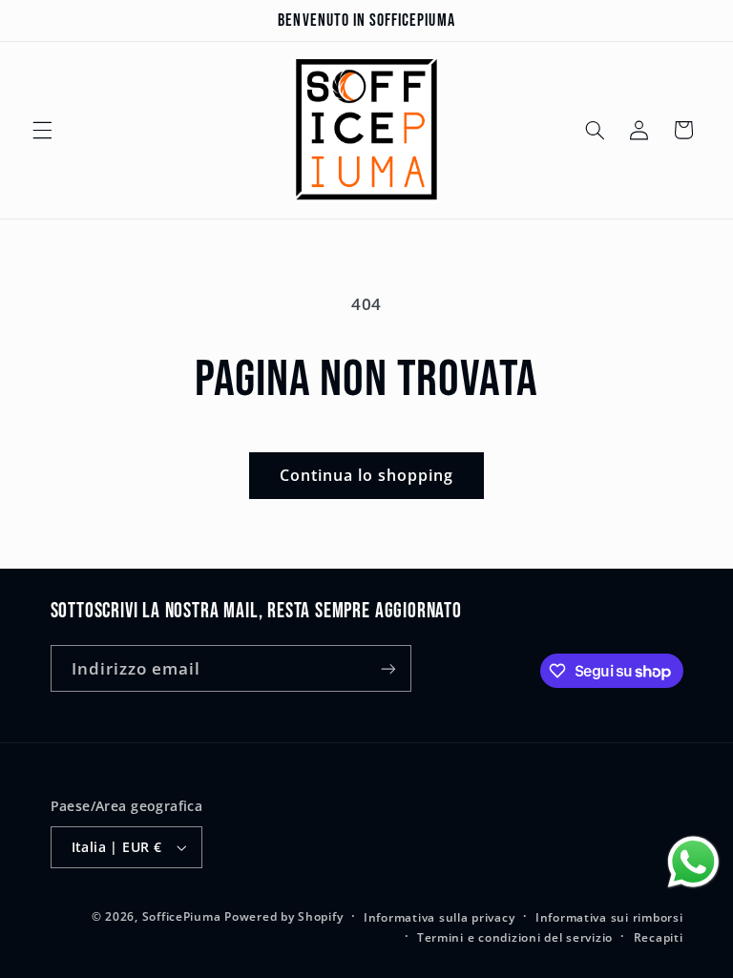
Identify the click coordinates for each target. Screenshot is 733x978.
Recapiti (658, 937)
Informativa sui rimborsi (609, 917)
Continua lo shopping (367, 475)
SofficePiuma (181, 916)
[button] (42, 130)
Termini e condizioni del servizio (515, 937)
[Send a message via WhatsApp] (693, 862)
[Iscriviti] (387, 668)
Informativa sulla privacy (439, 917)
